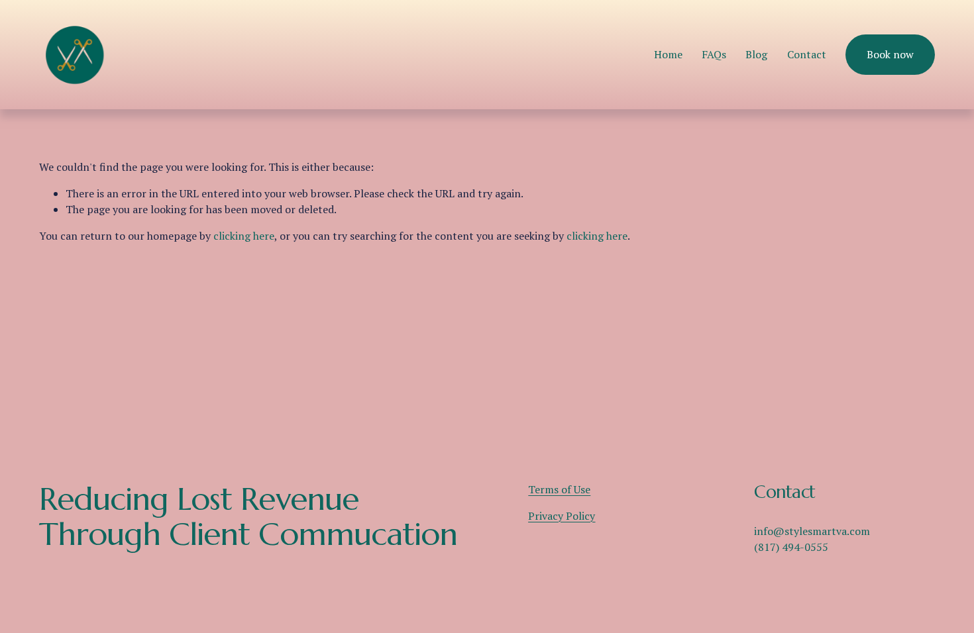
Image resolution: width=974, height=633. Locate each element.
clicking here (243, 235)
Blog (756, 54)
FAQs (714, 54)
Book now (890, 54)
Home (668, 54)
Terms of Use (559, 489)
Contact (806, 54)
